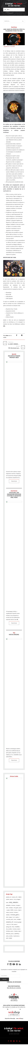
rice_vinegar (17, 899)
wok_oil (8, 924)
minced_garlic (15, 914)
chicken (13, 905)
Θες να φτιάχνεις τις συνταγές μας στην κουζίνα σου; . (14, 1008)
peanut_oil (8, 897)
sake (19, 897)
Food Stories (14, 491)
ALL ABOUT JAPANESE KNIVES (14, 343)
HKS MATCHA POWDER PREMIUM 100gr (14, 356)
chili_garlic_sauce (18, 907)
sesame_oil (9, 922)
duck (7, 917)
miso (15, 919)
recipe (18, 919)
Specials (14, 354)
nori (14, 917)
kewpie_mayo (17, 931)
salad (8, 910)
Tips (14, 633)
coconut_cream (16, 929)
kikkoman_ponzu (10, 933)
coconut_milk (9, 919)
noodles (17, 926)
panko (17, 917)
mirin (12, 910)
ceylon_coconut (9, 912)
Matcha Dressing (14, 634)
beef (7, 902)
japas (10, 917)
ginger (10, 938)
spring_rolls (8, 926)
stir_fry (15, 910)
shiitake (8, 914)
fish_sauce (14, 924)
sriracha (8, 905)
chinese (16, 912)
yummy (17, 933)
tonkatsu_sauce (9, 931)
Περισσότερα (14, 481)
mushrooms (16, 936)
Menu (8, 9)
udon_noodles (9, 936)
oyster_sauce (9, 899)
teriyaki (18, 905)
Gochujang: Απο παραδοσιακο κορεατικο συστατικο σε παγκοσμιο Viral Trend (14, 495)
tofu (7, 907)
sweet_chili (14, 897)
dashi (19, 910)
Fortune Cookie (14, 776)
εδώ (4, 326)
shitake (11, 907)
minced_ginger (17, 922)
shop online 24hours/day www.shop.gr (14, 1018)
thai (13, 926)
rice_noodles (9, 929)
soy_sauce (13, 902)
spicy (7, 938)
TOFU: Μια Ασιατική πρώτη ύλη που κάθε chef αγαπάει (14, 347)
